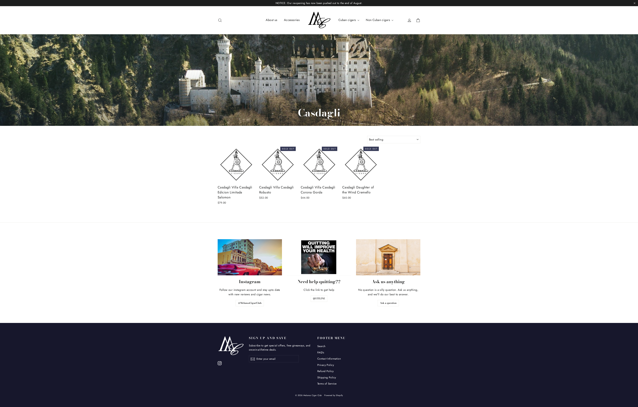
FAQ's (320, 352)
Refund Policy (325, 371)
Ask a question (388, 303)
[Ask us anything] (388, 257)
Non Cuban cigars (378, 20)
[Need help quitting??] (319, 257)
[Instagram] (250, 257)
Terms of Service (327, 384)
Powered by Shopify (333, 395)
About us (271, 20)
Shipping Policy (326, 377)
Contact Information (329, 359)
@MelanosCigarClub (250, 303)
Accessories (292, 20)
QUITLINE (319, 298)
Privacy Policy (325, 365)
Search (321, 346)
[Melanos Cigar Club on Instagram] (220, 363)
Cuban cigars (347, 20)
